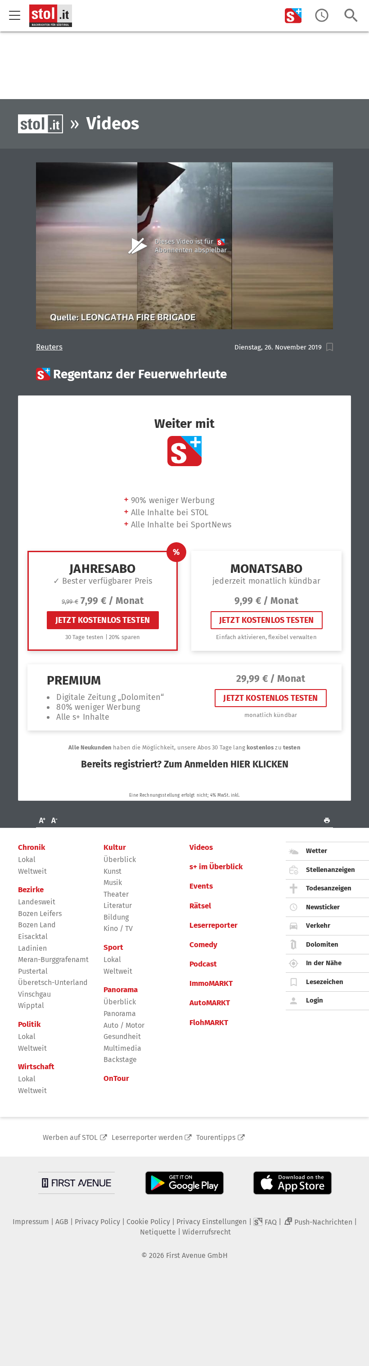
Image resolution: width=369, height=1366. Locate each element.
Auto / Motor (124, 1025)
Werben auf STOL (70, 1137)
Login (314, 1000)
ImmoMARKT (211, 983)
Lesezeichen (324, 982)
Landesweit (36, 902)
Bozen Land (37, 925)
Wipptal (31, 1005)
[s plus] (293, 15)
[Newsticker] (322, 15)
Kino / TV (118, 928)
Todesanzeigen (328, 888)
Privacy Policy (97, 1221)
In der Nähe (324, 963)
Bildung (116, 917)
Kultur (115, 847)
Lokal (27, 859)
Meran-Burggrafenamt (53, 959)
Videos (201, 847)
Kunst (113, 871)
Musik (113, 882)
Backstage (120, 1059)
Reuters (49, 347)
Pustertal (33, 971)
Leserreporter (213, 925)
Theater (116, 894)
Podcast (203, 964)
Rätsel (200, 906)
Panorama (121, 989)
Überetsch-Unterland (53, 982)
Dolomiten (322, 944)
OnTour (116, 1078)
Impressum (31, 1221)
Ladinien (32, 948)
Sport (113, 947)
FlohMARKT (208, 1022)
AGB (61, 1221)
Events (201, 886)
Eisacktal (33, 936)
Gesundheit (122, 1036)
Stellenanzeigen (330, 870)
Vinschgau (34, 994)
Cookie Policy (148, 1221)
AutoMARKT (209, 1002)
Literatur (118, 905)
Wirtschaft (36, 1066)
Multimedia (122, 1048)
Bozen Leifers (40, 913)
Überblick (120, 859)
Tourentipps (215, 1137)
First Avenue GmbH (197, 1255)
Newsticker (323, 907)
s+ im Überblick (216, 866)
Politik (29, 1024)
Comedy (203, 944)
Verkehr (318, 925)
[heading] (184, 374)
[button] (329, 347)
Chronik (31, 847)
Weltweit (32, 871)
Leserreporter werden (147, 1137)
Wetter (316, 851)
